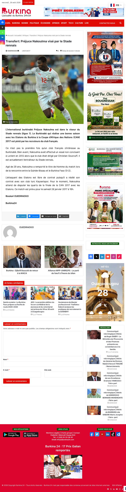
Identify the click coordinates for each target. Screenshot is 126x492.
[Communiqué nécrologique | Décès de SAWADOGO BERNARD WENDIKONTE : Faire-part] (94, 393)
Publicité (54, 435)
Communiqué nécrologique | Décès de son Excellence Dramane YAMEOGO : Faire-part (113, 378)
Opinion (55, 23)
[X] (2, 27)
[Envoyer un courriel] (18, 51)
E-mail (6, 370)
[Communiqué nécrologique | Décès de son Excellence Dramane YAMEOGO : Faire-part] (94, 376)
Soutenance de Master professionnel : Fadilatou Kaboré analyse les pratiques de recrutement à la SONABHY (69, 307)
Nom (5, 359)
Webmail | (62, 435)
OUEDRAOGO (12, 51)
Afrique (25, 35)
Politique (34, 23)
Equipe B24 (70, 435)
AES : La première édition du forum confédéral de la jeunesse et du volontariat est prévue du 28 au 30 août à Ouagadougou (42, 307)
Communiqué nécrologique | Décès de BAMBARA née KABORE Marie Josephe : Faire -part (113, 412)
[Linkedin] (2, 37)
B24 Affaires (117, 485)
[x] (97, 436)
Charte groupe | (67, 433)
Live (87, 23)
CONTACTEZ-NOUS (107, 23)
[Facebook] (2, 22)
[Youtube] (102, 436)
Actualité (18, 35)
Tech (71, 23)
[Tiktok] (113, 436)
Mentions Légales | (53, 433)
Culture (79, 23)
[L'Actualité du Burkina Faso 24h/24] (16, 12)
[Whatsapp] (2, 32)
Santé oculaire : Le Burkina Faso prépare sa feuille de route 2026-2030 (14, 304)
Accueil (10, 35)
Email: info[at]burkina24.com (63, 440)
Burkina (16, 23)
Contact (77, 433)
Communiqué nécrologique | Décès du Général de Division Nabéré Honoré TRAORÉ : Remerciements (113, 361)
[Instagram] (2, 42)
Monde (25, 23)
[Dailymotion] (118, 436)
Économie (45, 23)
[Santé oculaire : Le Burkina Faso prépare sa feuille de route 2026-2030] (15, 293)
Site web (47, 370)
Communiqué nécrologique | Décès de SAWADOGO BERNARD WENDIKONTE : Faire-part (113, 395)
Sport (64, 23)
